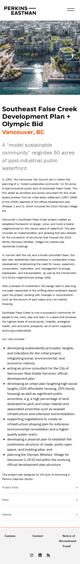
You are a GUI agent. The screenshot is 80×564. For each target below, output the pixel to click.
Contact (37, 536)
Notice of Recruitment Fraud (67, 541)
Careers (10, 536)
